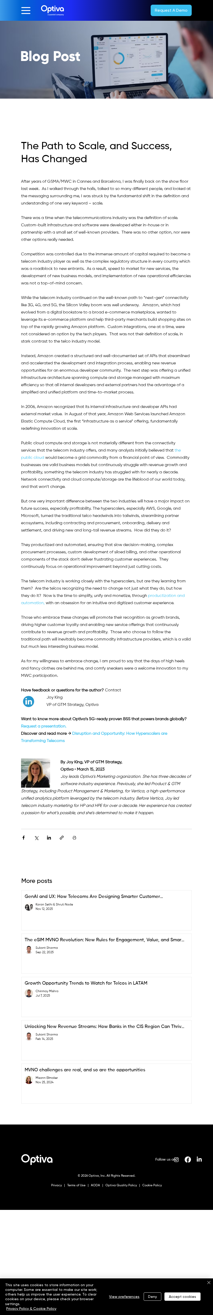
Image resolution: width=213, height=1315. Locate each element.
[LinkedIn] (199, 1159)
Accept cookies (182, 1296)
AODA (95, 1185)
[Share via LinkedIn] (48, 837)
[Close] (209, 1282)
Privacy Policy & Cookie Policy (31, 1308)
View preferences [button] (124, 1296)
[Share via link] (61, 837)
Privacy (57, 1185)
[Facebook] (188, 1159)
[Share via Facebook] (23, 837)
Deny (152, 1296)
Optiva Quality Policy (121, 1185)
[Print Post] (74, 837)
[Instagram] (176, 1159)
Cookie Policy (152, 1185)
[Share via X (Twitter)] (36, 837)
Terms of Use (75, 1185)
